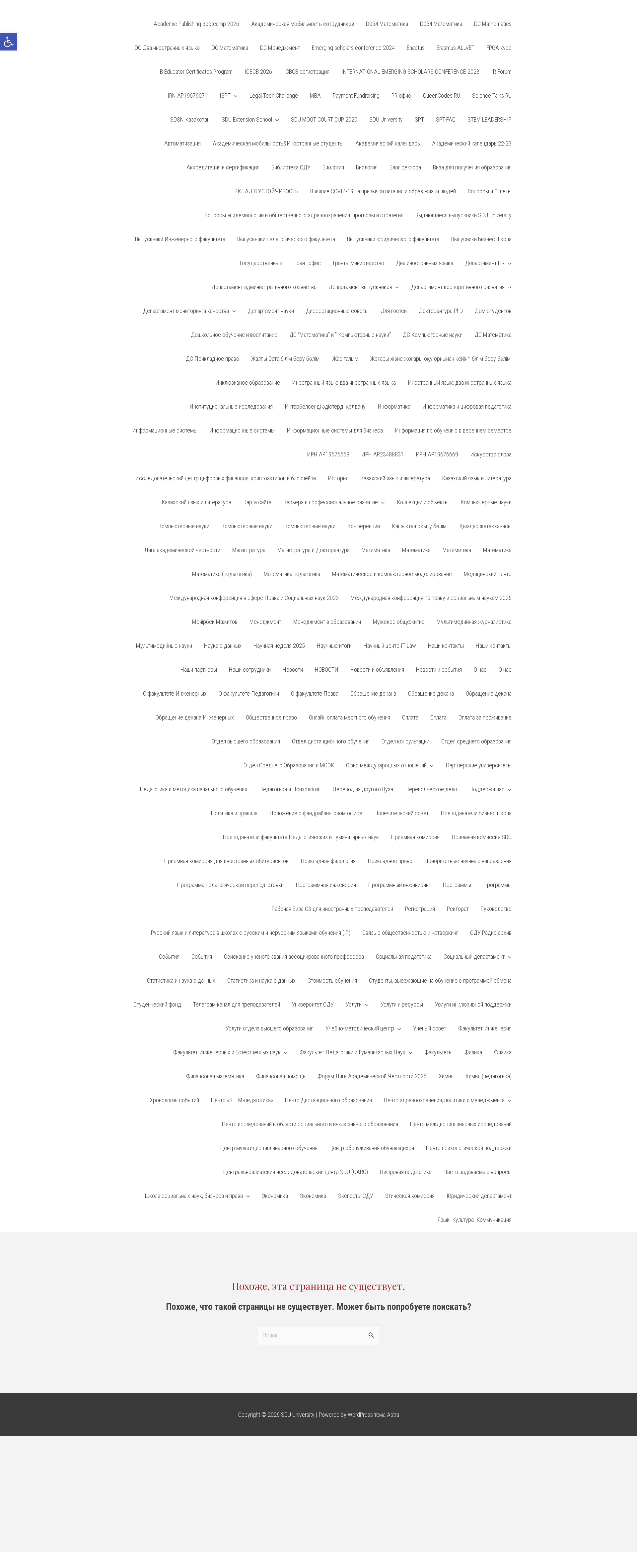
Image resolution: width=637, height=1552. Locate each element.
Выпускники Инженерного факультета (180, 239)
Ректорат (458, 908)
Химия (446, 1076)
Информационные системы (164, 430)
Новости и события (439, 669)
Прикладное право (390, 860)
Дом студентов (493, 310)
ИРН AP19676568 (328, 454)
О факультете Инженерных (175, 693)
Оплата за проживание (485, 717)
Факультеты (438, 1052)
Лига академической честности (182, 549)
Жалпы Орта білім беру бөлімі (285, 358)
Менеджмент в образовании (327, 621)
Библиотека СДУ (291, 167)
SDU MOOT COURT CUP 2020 (324, 119)
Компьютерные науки (486, 502)
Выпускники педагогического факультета (286, 239)
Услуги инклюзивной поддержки (473, 1004)
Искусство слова (491, 454)
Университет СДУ (313, 1004)
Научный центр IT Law (390, 645)
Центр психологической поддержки (469, 1147)
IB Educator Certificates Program (195, 71)
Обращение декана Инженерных (195, 717)
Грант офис (307, 262)
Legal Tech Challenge (273, 95)
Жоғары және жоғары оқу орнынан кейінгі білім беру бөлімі (441, 358)
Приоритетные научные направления (468, 860)
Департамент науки (271, 310)
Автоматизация (182, 143)
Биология (333, 167)
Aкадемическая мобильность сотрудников (302, 23)
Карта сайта (257, 502)
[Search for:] (318, 1335)
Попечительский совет (401, 813)
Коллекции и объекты (423, 502)
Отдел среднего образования (476, 741)
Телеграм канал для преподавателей (236, 1004)
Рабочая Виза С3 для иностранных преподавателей (332, 908)
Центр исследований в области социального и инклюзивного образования (310, 1123)
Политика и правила (234, 813)
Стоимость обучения (332, 980)
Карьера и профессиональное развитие (330, 502)
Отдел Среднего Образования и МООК (289, 765)
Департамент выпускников (360, 286)
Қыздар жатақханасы (486, 526)
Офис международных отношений (386, 765)
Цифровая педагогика (406, 1171)
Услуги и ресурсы (402, 1004)
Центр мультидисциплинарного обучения (269, 1147)
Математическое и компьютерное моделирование (392, 573)
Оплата (410, 717)
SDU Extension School (247, 119)
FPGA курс (499, 47)
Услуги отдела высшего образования (270, 1028)
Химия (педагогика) (488, 1076)
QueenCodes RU (441, 95)
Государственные (261, 262)
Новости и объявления (377, 669)
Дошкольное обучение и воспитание (234, 334)
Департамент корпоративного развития (458, 286)
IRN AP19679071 (188, 95)
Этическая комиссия (410, 1195)
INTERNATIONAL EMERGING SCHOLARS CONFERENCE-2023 (410, 71)
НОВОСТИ (326, 669)
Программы (457, 884)
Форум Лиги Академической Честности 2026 (372, 1076)
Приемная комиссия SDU (482, 836)
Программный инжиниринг (399, 884)
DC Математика (230, 47)
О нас (480, 669)
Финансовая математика (215, 1076)
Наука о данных (223, 645)
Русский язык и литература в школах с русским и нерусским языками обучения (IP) (250, 932)
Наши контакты (446, 645)
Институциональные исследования (231, 406)
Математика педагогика (292, 573)
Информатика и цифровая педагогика (467, 406)
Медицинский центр (488, 573)
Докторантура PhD (441, 310)
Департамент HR (485, 262)
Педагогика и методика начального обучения (193, 789)
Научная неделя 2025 (279, 645)
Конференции (363, 526)
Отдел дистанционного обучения (331, 741)
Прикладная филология (328, 860)
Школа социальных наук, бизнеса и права (194, 1195)
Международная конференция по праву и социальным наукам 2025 (431, 597)
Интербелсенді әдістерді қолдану (325, 406)
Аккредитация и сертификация (222, 167)
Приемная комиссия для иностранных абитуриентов (226, 860)
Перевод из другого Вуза (362, 789)
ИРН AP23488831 (382, 454)
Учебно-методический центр (359, 1028)
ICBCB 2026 (258, 71)
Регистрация (420, 908)
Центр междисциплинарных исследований (461, 1123)
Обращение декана (373, 693)
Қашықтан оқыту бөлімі (420, 526)
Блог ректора (405, 167)
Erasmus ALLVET (455, 47)
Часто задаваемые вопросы (478, 1171)
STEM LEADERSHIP (489, 119)
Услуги (354, 1004)
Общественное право (271, 717)
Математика (376, 549)
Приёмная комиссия (415, 836)
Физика (473, 1052)
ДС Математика (493, 334)
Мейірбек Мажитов (215, 621)
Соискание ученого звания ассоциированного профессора (294, 956)
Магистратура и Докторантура (313, 549)
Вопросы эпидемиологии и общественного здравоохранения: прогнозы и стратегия (304, 215)
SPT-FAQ (446, 119)
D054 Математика (387, 23)
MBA (315, 95)
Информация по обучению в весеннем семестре (453, 430)
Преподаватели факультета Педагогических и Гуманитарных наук (301, 836)
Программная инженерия (326, 884)
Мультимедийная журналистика (474, 621)
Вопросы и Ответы (490, 191)
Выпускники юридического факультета (393, 239)
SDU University (386, 119)
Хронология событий (174, 1100)
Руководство (496, 908)
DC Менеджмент (280, 47)
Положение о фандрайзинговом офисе (315, 813)
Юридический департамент (479, 1195)
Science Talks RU (492, 95)
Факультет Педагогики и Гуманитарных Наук (352, 1052)
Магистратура (248, 549)
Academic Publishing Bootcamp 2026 (196, 23)
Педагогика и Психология (289, 789)
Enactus (416, 47)
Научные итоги (334, 645)
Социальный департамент (474, 956)
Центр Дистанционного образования (328, 1100)
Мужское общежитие (399, 621)
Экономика (275, 1195)
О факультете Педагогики (249, 693)
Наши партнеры (198, 669)
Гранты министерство (358, 262)
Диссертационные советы (337, 310)
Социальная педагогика (404, 956)
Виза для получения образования (472, 167)
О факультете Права (314, 693)
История (338, 478)
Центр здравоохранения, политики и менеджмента (444, 1100)
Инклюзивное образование (247, 382)
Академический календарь (387, 143)
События (169, 956)
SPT (419, 119)
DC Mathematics (493, 23)
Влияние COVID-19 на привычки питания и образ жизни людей (383, 191)
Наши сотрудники (250, 669)
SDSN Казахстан (190, 119)
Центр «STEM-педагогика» (242, 1100)
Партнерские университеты (479, 765)
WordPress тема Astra (373, 1414)
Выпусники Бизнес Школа (481, 239)
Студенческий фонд (157, 1004)
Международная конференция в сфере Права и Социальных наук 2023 (254, 597)
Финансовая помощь (281, 1076)
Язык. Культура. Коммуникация (475, 1219)
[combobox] (318, 1335)
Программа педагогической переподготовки (230, 884)
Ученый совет (429, 1028)
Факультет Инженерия (485, 1028)
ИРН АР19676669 (437, 454)
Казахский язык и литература (395, 478)
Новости (293, 669)
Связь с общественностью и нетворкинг (410, 932)
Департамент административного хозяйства (264, 286)
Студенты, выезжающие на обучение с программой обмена (440, 980)
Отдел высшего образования (246, 741)
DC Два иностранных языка (167, 47)
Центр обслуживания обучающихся (371, 1147)
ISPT (225, 95)
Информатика (394, 406)
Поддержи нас (487, 789)
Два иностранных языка (424, 262)
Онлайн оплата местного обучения (349, 717)
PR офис (401, 95)
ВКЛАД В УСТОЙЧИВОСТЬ (266, 191)
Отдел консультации (405, 741)
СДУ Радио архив (491, 932)
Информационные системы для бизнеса (335, 430)
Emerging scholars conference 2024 (353, 47)
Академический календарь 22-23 (472, 143)
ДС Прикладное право (212, 358)
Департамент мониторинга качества (186, 310)
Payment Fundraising (356, 95)
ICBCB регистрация (306, 71)
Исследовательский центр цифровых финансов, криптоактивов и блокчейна (225, 478)
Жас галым (345, 358)
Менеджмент (265, 621)
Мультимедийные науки (164, 645)
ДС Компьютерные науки (432, 334)
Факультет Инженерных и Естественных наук (227, 1052)
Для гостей (394, 310)
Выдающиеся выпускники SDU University (463, 215)
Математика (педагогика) (222, 573)
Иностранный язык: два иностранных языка (344, 382)
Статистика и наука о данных (181, 980)
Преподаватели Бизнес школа (476, 813)
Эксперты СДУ (355, 1195)
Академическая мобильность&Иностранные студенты (278, 143)
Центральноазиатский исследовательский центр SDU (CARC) (295, 1171)
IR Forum (501, 71)
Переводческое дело (431, 789)
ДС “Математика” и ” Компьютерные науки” (340, 334)
